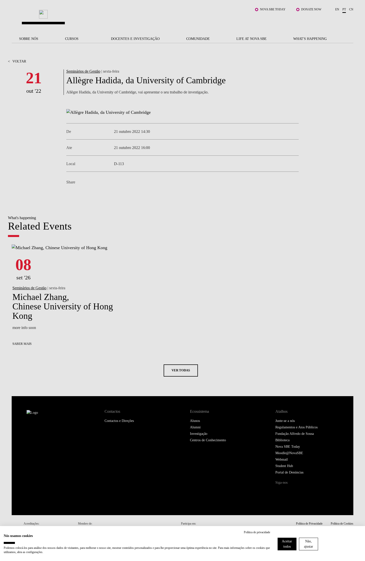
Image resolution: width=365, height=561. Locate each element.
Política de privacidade (257, 532)
